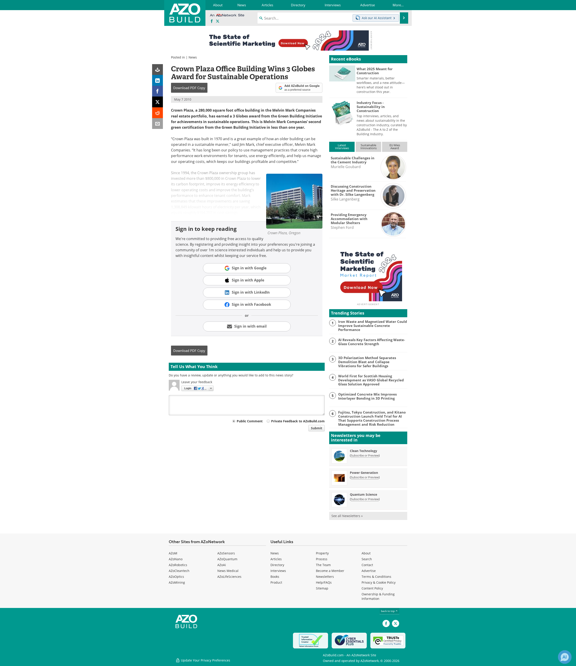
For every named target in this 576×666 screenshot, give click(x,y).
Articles (276, 559)
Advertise (369, 571)
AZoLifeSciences (229, 576)
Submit (316, 428)
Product (276, 582)
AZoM (173, 553)
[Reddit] (157, 112)
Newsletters (325, 576)
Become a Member (330, 571)
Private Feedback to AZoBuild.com (298, 421)
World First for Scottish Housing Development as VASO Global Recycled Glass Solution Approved (371, 380)
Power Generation (364, 472)
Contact (367, 565)
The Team (323, 565)
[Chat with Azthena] (565, 657)
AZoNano (175, 559)
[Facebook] (157, 91)
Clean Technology (363, 451)
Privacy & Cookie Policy (379, 582)
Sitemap (322, 588)
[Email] (157, 123)
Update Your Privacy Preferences (205, 660)
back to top (388, 611)
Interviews (278, 571)
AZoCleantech (179, 571)
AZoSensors (226, 553)
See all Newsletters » (347, 516)
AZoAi (221, 565)
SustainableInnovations (368, 146)
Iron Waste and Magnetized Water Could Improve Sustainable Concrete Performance (372, 326)
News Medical (227, 571)
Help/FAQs (324, 582)
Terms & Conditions (376, 576)
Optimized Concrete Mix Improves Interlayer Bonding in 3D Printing (367, 396)
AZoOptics (176, 576)
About (366, 553)
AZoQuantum (227, 559)
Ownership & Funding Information (378, 596)
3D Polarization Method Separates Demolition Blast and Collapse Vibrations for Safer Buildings (367, 362)
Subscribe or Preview (365, 455)
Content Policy (372, 588)
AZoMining (177, 582)
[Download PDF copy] (157, 69)
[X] (157, 102)
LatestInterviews (342, 146)
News (193, 57)
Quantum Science (363, 494)
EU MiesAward (394, 146)
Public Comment (250, 421)
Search (367, 559)
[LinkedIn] (157, 80)
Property (322, 553)
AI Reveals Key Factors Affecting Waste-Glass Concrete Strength (371, 342)
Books (274, 576)
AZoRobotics (178, 565)
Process (321, 559)
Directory (277, 565)
